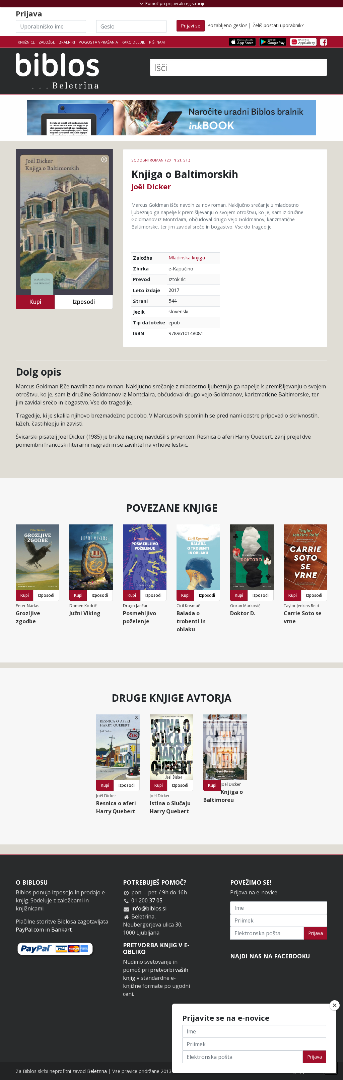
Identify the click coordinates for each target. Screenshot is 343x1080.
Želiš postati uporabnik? (278, 25)
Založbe (47, 42)
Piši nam (157, 42)
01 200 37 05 (146, 900)
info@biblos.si (148, 908)
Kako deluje (133, 42)
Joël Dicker (151, 186)
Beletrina (97, 1071)
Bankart (61, 929)
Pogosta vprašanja (98, 42)
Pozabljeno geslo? (227, 25)
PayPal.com (30, 929)
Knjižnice (26, 42)
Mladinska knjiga (186, 257)
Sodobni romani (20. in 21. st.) (160, 160)
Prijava (315, 933)
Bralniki (67, 42)
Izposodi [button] (83, 302)
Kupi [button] (35, 302)
